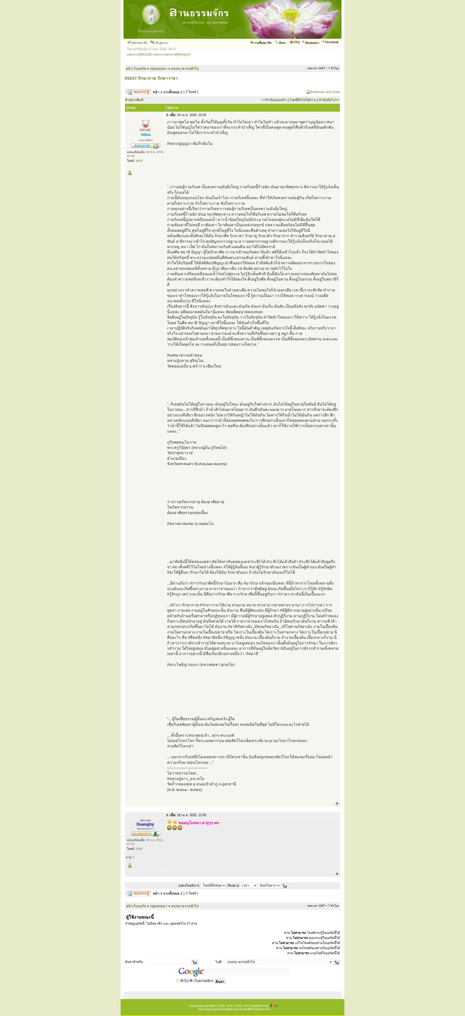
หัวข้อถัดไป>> (329, 100)
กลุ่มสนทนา (158, 68)
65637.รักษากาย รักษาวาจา (151, 78)
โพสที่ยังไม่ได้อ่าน (303, 100)
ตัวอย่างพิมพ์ (134, 100)
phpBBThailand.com (256, 1009)
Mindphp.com (231, 1009)
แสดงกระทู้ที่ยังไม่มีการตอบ (144, 54)
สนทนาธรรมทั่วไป (185, 68)
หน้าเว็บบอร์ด (136, 68)
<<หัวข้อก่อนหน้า (274, 100)
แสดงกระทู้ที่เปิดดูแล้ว (177, 54)
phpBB (210, 1006)
